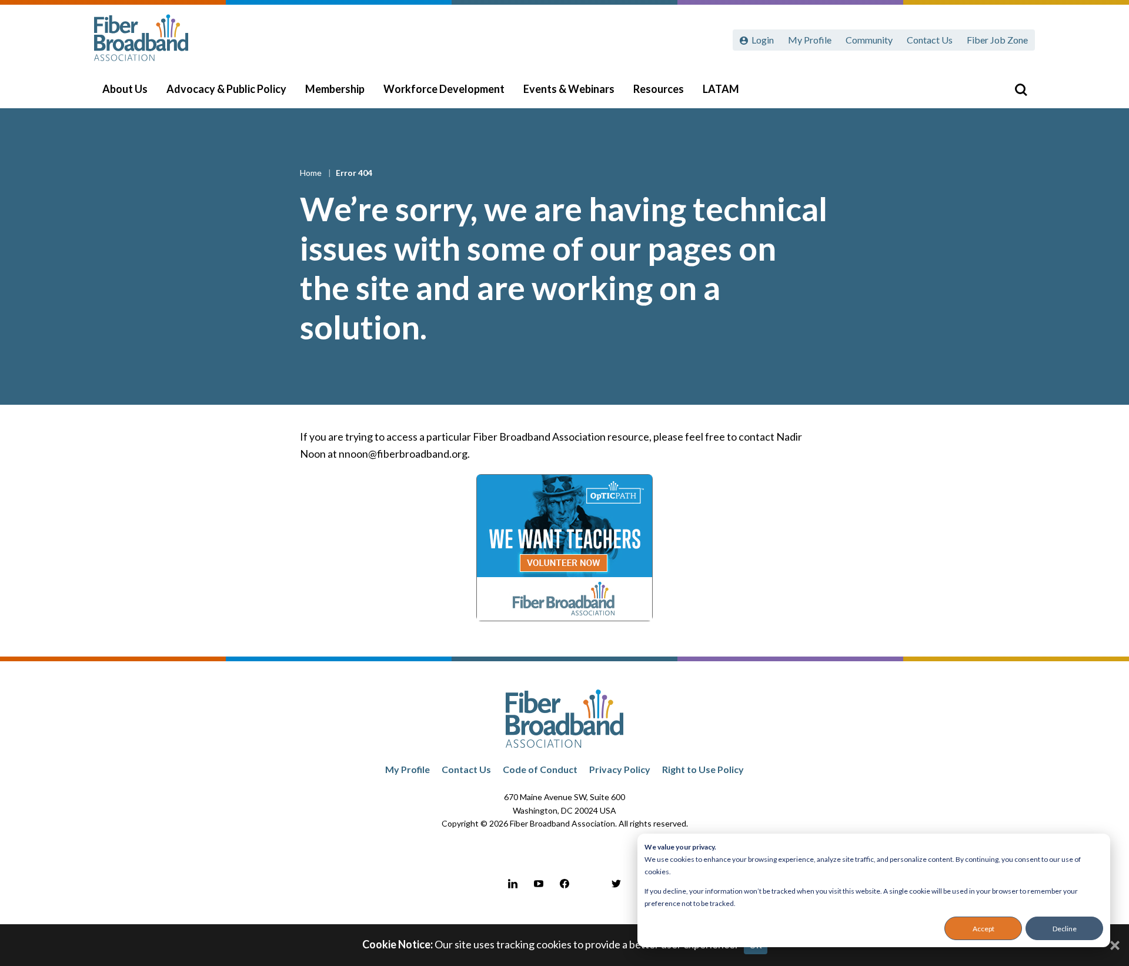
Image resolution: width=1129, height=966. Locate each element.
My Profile (809, 39)
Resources (658, 88)
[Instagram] (590, 883)
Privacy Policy (619, 769)
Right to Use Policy (703, 769)
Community (869, 39)
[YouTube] (538, 883)
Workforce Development (444, 88)
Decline (1065, 928)
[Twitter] (616, 883)
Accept (983, 928)
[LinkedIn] (512, 883)
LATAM (721, 88)
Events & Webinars (568, 88)
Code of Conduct (540, 769)
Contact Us (930, 39)
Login (762, 39)
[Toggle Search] (1021, 89)
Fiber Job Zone (997, 39)
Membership (335, 88)
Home (311, 173)
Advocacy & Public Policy (226, 88)
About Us (125, 88)
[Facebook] (564, 883)
